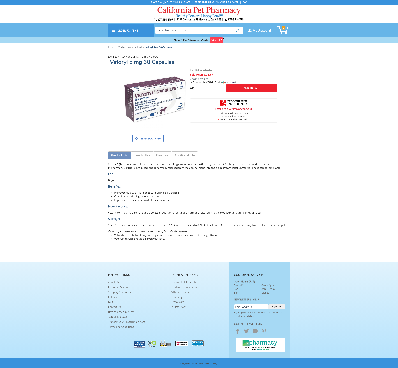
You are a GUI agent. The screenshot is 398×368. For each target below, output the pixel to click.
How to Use (142, 155)
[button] (233, 82)
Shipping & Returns (119, 292)
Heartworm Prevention (184, 287)
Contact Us (114, 307)
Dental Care (177, 302)
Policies (112, 297)
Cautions (162, 155)
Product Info (119, 155)
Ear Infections (179, 307)
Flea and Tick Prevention (185, 282)
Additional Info (184, 155)
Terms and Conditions (121, 327)
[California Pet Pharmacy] (199, 11)
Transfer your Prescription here (126, 322)
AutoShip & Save (117, 317)
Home (111, 47)
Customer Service (118, 287)
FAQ (110, 302)
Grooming (177, 297)
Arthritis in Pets (180, 292)
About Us (113, 282)
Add (252, 88)
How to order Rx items (121, 312)
